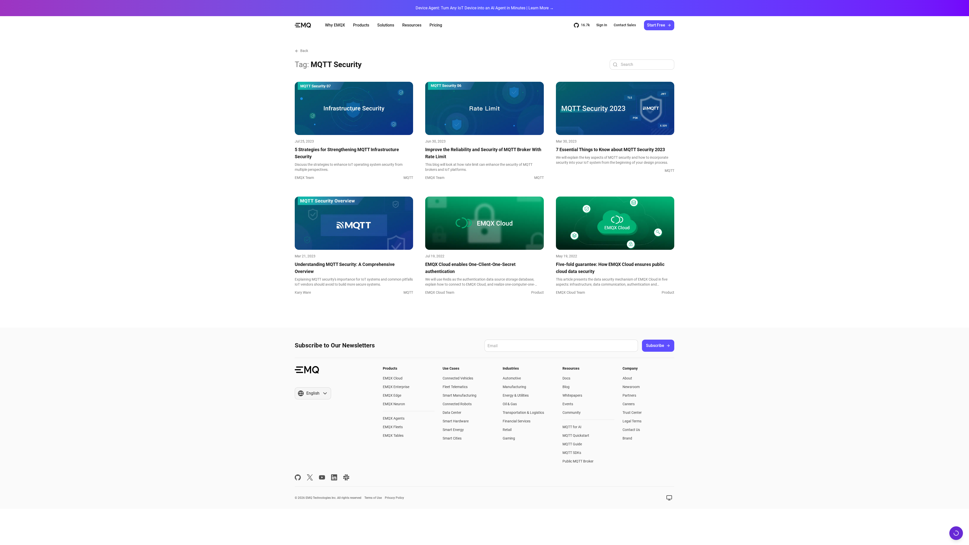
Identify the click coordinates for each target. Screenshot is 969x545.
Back (304, 51)
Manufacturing (514, 387)
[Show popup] (669, 498)
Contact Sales (625, 25)
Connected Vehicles (458, 378)
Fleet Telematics (455, 387)
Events (567, 404)
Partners (629, 395)
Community (571, 413)
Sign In (601, 25)
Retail (507, 430)
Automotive (512, 378)
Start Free (656, 25)
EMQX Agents (394, 418)
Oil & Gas (510, 404)
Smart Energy (453, 430)
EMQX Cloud (392, 378)
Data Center (452, 413)
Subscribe (655, 345)
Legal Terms (632, 421)
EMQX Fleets (393, 427)
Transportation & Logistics (523, 413)
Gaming (509, 438)
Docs (566, 378)
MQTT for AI (571, 427)
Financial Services (516, 421)
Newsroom (631, 387)
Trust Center (632, 413)
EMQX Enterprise (396, 387)
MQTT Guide (572, 444)
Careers (629, 404)
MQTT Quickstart (575, 435)
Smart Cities (452, 438)
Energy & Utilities (516, 395)
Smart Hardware (456, 421)
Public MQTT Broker (578, 461)
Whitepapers (572, 395)
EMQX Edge (392, 395)
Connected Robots (457, 404)
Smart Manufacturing (459, 395)
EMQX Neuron (394, 404)
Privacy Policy (394, 498)
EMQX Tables (393, 435)
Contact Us (631, 430)
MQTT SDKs (571, 453)
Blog (566, 387)
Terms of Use (373, 498)
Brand (627, 438)
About (627, 378)
